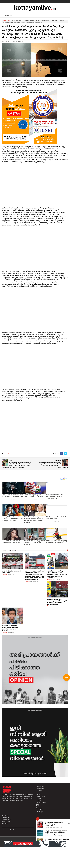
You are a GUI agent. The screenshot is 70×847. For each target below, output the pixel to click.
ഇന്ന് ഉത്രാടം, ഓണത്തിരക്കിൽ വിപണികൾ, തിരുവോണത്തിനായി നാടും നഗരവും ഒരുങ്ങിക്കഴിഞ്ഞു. (57, 840)
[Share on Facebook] (61, 453)
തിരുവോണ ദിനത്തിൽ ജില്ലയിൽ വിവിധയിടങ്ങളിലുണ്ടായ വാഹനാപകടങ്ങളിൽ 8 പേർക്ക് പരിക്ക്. (57, 823)
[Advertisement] (35, 185)
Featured (9, 20)
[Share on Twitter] (65, 453)
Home (4, 20)
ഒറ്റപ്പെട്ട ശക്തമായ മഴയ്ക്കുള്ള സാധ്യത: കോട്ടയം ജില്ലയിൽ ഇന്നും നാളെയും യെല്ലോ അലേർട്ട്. (56, 832)
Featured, (21, 41)
